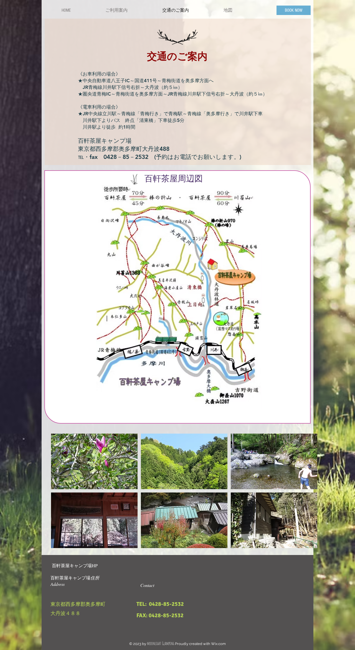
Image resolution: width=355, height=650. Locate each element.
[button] (94, 461)
